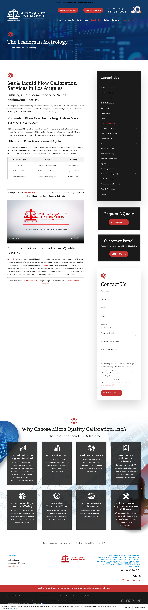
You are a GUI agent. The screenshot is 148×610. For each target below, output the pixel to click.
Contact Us (101, 543)
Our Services (77, 543)
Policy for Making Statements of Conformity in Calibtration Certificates (74, 588)
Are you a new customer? (111, 341)
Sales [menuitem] (106, 20)
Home (44, 543)
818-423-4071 (117, 11)
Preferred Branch (107, 333)
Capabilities (89, 543)
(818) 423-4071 (131, 570)
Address (104, 324)
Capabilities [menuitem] (96, 20)
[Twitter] (139, 580)
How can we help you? (109, 349)
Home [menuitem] (60, 20)
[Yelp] (128, 580)
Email (103, 316)
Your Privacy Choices (33, 603)
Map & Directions (14, 566)
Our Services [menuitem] (82, 20)
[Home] (26, 15)
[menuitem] (119, 87)
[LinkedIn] (134, 580)
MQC (12, 259)
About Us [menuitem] (69, 20)
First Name (105, 291)
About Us (53, 543)
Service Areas (65, 543)
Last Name (105, 299)
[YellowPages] (122, 580)
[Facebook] (117, 580)
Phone (103, 308)
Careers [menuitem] (115, 20)
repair (45, 265)
